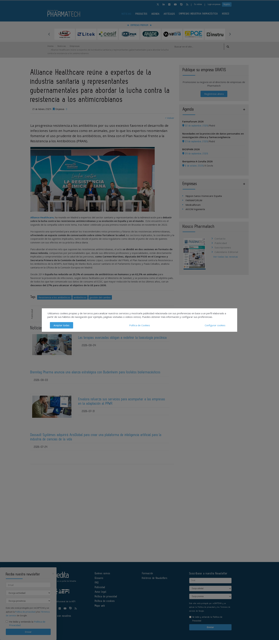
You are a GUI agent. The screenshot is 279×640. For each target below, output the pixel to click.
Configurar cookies (215, 325)
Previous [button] (49, 34)
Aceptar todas (61, 325)
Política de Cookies (139, 325)
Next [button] (230, 34)
